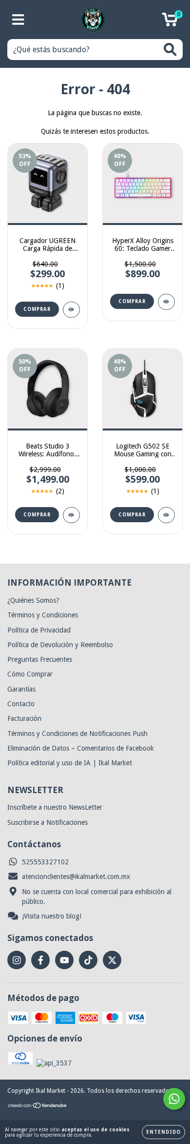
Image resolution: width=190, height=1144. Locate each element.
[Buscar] (170, 49)
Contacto (21, 704)
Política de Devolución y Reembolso (60, 645)
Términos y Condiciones (42, 615)
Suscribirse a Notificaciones (47, 822)
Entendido (163, 1132)
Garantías (21, 689)
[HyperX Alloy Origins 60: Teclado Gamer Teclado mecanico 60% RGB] (166, 302)
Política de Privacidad (39, 630)
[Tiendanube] (37, 1106)
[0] (170, 22)
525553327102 (45, 862)
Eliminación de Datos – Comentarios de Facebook (80, 748)
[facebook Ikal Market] (40, 960)
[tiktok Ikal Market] (88, 960)
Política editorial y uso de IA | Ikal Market (69, 763)
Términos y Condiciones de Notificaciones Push (77, 733)
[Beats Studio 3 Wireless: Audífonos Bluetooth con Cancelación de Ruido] (71, 515)
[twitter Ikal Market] (112, 960)
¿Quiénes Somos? (33, 600)
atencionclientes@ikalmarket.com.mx (76, 876)
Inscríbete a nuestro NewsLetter (54, 807)
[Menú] (18, 19)
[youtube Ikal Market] (64, 960)
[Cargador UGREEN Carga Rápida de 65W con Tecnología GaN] (71, 310)
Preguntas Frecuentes (39, 659)
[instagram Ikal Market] (16, 960)
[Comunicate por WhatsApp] (174, 1099)
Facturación (24, 718)
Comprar (37, 309)
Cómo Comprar (30, 674)
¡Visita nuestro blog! (51, 916)
